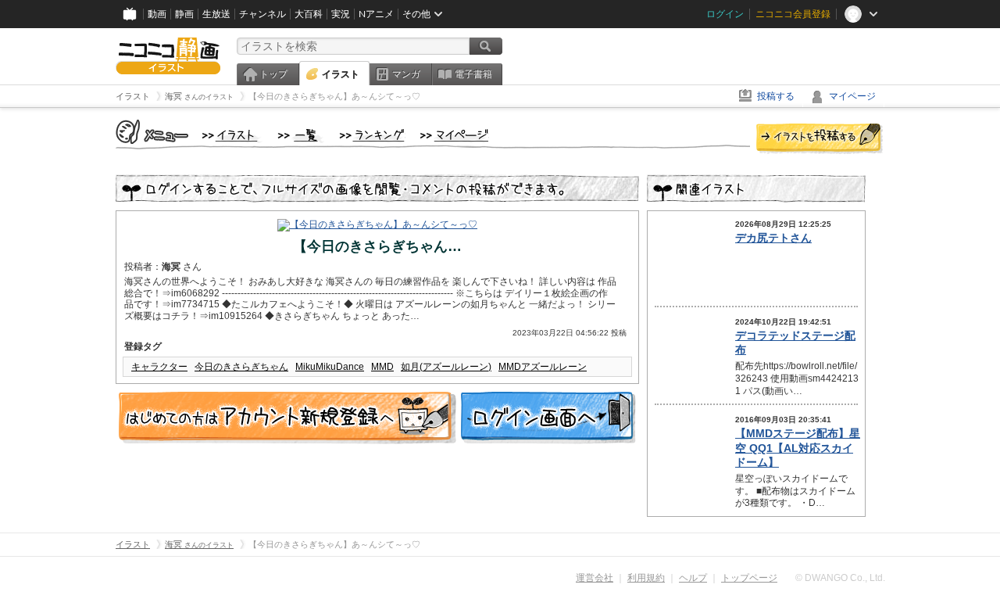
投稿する (776, 96)
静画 (184, 14)
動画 (157, 14)
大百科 (309, 14)
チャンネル (262, 14)
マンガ (406, 74)
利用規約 (646, 577)
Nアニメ (376, 14)
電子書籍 (473, 74)
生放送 (216, 14)
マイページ (852, 96)
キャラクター (159, 366)
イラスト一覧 (300, 136)
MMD (382, 366)
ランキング (372, 136)
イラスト (340, 74)
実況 (340, 14)
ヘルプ (693, 577)
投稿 (819, 139)
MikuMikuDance (329, 366)
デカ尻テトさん (773, 237)
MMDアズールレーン (542, 366)
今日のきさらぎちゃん (241, 366)
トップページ (749, 577)
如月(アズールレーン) (446, 366)
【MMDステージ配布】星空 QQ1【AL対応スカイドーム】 (797, 447)
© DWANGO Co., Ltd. (840, 577)
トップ (273, 74)
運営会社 (594, 577)
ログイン (725, 14)
